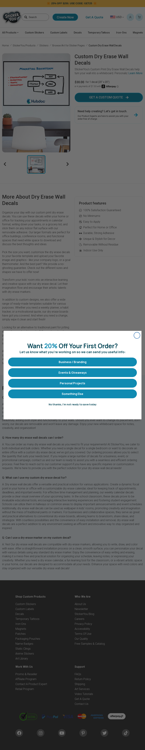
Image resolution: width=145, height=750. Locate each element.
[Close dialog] (137, 335)
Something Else (72, 394)
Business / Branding (72, 362)
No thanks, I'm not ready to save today (73, 404)
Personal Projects (72, 383)
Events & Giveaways (73, 373)
